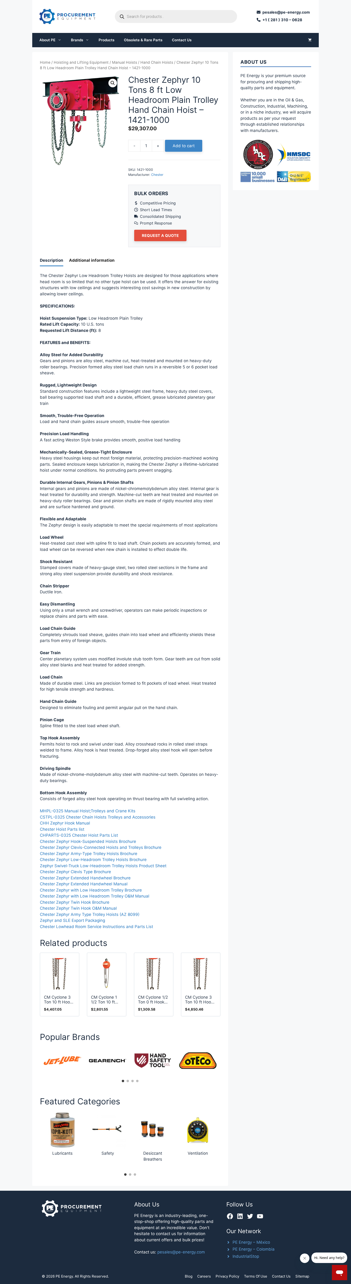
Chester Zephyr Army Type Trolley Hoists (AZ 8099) (89, 914)
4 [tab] (137, 1081)
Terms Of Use (255, 1276)
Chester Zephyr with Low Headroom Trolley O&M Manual (94, 896)
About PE (47, 40)
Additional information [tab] (92, 260)
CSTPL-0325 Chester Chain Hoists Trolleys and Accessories (97, 817)
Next (224, 1062)
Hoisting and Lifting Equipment (81, 62)
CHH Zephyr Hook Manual (65, 823)
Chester (157, 175)
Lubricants (62, 1153)
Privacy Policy (227, 1276)
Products (106, 40)
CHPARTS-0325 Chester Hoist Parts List (79, 835)
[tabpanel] (62, 1061)
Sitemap (302, 1276)
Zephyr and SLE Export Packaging (72, 920)
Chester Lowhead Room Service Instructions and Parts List (96, 926)
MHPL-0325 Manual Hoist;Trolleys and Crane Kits (87, 811)
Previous (36, 1062)
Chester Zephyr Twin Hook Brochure (74, 902)
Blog (188, 1276)
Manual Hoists (124, 62)
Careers (204, 1276)
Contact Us (181, 40)
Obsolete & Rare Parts (143, 40)
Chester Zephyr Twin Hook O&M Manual (78, 908)
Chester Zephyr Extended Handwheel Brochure (85, 878)
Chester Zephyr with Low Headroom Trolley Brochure (91, 890)
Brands (77, 40)
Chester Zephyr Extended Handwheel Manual (84, 884)
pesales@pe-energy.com (181, 1252)
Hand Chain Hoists (156, 62)
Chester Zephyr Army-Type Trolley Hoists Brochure (88, 853)
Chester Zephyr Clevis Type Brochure (75, 871)
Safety (107, 1153)
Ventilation (198, 1153)
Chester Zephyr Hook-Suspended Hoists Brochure (88, 841)
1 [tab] (123, 1081)
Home (45, 62)
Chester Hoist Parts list (62, 829)
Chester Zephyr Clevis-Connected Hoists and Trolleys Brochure (100, 847)
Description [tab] (51, 260)
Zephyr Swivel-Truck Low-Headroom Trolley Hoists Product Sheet (103, 865)
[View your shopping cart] (309, 40)
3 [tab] (132, 1081)
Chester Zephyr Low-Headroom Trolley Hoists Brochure (93, 859)
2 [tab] (127, 1081)
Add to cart (184, 145)
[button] (112, 83)
